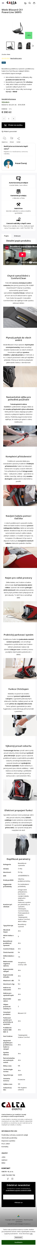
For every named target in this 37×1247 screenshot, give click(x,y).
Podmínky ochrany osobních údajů (15, 1135)
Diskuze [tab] (17, 236)
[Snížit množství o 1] (4, 118)
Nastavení (18, 1237)
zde (31, 1234)
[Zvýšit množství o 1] (13, 118)
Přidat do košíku (15, 125)
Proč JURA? (6, 1144)
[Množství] (8, 118)
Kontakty (5, 1147)
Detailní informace (9, 99)
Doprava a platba (8, 1141)
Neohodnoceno (16, 58)
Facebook (7, 1178)
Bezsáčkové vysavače (22, 864)
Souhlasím (19, 1242)
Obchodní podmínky (9, 1138)
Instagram (12, 1178)
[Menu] (3, 3)
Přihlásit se (19, 1203)
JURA (3, 1157)
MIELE (3, 1163)
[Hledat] (30, 3)
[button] (4, 46)
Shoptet (15, 1224)
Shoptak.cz (26, 1224)
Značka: (6, 54)
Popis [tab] (6, 236)
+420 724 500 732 (8, 1175)
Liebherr (5, 1160)
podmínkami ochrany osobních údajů (18, 1190)
